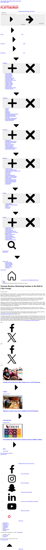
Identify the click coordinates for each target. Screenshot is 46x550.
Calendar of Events (9, 168)
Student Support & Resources (10, 180)
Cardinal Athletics (8, 203)
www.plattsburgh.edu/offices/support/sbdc (31, 320)
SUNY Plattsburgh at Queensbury (11, 232)
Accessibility (5, 527)
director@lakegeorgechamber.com (6, 313)
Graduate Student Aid (9, 146)
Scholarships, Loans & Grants (11, 141)
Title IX (4, 528)
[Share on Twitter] (12, 341)
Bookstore (5, 530)
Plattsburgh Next (8, 233)
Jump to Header (3, 0)
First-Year (7, 108)
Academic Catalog (8, 82)
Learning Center (8, 86)
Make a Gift (5, 252)
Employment (5, 522)
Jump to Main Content (11, 0)
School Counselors (8, 264)
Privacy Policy (5, 535)
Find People (5, 524)
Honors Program (8, 81)
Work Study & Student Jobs (10, 142)
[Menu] (34, 11)
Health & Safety (8, 178)
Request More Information (10, 119)
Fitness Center (8, 206)
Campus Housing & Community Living (12, 170)
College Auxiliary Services (10, 237)
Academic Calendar (9, 83)
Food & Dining (8, 172)
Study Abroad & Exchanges (10, 87)
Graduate (7, 110)
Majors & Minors (8, 73)
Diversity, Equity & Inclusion (10, 177)
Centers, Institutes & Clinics (10, 231)
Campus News (8, 228)
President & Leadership (9, 227)
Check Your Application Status (11, 118)
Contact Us (5, 536)
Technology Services (9, 88)
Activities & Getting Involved (10, 169)
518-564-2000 (19, 532)
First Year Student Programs (10, 181)
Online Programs (8, 74)
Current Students (8, 262)
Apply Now (7, 117)
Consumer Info (6, 526)
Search (2, 13)
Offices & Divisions (9, 230)
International (7, 111)
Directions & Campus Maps (10, 239)
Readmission (7, 112)
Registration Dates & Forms (10, 116)
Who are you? (5, 261)
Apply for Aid (8, 143)
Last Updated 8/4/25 (4, 539)
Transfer (6, 109)
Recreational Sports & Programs (11, 204)
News (4, 281)
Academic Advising (9, 84)
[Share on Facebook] (12, 332)
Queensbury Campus (9, 79)
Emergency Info (6, 523)
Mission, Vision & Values (10, 234)
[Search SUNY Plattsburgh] (12, 248)
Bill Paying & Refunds (9, 144)
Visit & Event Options (9, 120)
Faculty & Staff (8, 265)
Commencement (8, 182)
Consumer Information (9, 236)
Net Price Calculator (9, 145)
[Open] (21, 68)
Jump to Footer (18, 0)
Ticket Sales (7, 208)
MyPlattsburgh (5, 251)
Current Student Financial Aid (11, 147)
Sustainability (7, 183)
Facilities (7, 205)
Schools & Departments (9, 77)
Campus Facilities (8, 238)
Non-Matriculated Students (10, 115)
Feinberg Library (8, 85)
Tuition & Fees (8, 140)
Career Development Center (10, 80)
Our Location (7, 174)
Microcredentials (8, 76)
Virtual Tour (7, 173)
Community (7, 267)
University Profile (8, 235)
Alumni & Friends (8, 266)
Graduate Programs (9, 75)
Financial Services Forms (10, 148)
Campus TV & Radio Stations (11, 176)
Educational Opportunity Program (11, 113)
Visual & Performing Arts (10, 175)
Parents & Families (8, 263)
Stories (4, 282)
